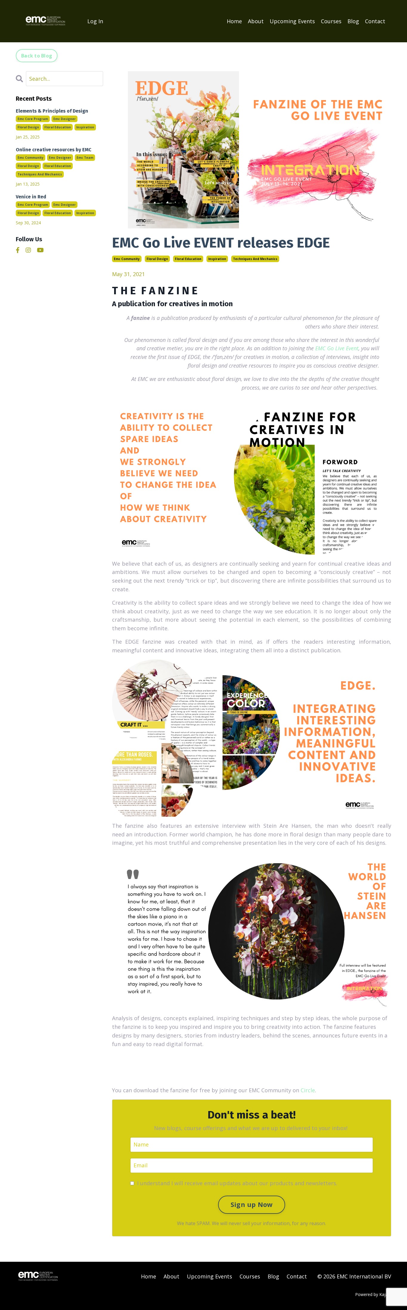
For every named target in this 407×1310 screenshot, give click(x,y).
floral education (188, 259)
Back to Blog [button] (36, 55)
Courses (331, 21)
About (256, 21)
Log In (95, 21)
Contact (375, 21)
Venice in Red (31, 197)
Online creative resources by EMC (53, 150)
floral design (157, 259)
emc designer (64, 119)
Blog (353, 21)
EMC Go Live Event (336, 348)
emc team (85, 157)
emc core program (33, 119)
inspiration (217, 259)
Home (234, 21)
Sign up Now (252, 1204)
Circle (308, 1090)
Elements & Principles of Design (52, 111)
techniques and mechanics (255, 259)
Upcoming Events (292, 21)
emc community (127, 259)
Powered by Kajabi (373, 1294)
